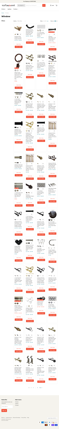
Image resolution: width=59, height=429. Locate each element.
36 (45, 21)
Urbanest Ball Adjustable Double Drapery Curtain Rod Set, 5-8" (30, 67)
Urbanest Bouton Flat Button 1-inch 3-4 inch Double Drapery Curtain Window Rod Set (41, 280)
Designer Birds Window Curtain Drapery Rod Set (18, 38)
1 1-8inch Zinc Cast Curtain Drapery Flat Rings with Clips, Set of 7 (19, 194)
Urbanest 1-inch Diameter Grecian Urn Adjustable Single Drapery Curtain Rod (40, 168)
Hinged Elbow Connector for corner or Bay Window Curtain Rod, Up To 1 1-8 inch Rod (18, 249)
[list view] (57, 21)
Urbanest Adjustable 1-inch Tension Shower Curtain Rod (52, 38)
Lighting (9, 9)
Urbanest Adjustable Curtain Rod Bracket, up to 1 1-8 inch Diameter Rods (30, 370)
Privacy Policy (23, 417)
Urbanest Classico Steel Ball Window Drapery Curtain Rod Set (52, 369)
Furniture (15, 9)
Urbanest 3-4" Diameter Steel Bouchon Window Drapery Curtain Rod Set (18, 132)
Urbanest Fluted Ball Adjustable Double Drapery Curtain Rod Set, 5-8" (30, 106)
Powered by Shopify (4, 420)
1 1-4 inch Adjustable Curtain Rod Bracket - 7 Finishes (41, 250)
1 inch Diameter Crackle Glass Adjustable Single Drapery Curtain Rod (18, 280)
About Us (3, 417)
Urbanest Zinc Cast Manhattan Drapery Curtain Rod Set (19, 166)
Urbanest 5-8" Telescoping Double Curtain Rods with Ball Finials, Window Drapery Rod (29, 281)
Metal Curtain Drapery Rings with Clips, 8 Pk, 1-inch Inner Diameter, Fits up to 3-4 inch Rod (19, 75)
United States (52, 418)
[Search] (43, 5)
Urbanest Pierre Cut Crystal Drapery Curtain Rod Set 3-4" (29, 339)
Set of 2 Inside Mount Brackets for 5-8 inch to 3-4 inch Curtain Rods (52, 223)
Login (53, 5)
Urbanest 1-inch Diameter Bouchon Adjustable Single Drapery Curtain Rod (41, 130)
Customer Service (9, 417)
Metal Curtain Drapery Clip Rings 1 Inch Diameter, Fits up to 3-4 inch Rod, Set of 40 (18, 308)
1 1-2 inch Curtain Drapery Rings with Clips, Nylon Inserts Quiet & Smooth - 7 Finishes (41, 65)
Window (3, 9)
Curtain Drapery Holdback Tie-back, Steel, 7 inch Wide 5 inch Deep (52, 251)
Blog (28, 417)
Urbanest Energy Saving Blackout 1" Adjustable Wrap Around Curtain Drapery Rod (30, 32)
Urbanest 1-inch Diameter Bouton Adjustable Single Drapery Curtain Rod (41, 224)
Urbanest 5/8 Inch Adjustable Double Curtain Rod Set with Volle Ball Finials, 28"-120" (52, 166)
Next (40, 387)
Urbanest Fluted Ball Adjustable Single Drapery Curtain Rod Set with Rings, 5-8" (18, 370)
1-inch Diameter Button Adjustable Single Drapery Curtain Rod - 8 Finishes (29, 219)
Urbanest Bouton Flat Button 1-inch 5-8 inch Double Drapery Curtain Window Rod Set (18, 224)
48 (47, 21)
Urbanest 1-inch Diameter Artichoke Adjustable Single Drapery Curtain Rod (41, 106)
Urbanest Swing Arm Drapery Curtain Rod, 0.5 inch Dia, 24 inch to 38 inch (52, 135)
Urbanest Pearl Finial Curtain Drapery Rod (40, 303)
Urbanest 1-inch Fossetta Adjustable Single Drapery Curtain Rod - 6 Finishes (52, 106)
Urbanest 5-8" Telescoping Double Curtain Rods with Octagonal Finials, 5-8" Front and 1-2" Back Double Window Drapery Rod (52, 70)
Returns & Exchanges (16, 417)
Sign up (4, 410)
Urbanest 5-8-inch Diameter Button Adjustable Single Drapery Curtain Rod (30, 248)
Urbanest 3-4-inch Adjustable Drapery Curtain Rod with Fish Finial (52, 279)
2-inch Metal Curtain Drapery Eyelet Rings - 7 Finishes (40, 192)
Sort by (15, 21)
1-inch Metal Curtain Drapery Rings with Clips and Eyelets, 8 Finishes (18, 101)
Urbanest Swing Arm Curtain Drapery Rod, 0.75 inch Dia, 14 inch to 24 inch (30, 168)
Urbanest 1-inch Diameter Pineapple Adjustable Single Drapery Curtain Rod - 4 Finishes (18, 340)
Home (2, 12)
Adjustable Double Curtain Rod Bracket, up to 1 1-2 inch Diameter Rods (52, 191)
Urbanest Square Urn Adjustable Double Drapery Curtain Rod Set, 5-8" (30, 311)
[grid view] (55, 21)
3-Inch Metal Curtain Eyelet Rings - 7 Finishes (52, 306)
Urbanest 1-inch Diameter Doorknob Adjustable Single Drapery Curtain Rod (41, 370)
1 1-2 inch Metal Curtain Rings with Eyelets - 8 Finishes (41, 34)
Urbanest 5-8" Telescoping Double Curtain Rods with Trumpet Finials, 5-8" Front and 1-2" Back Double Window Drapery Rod (30, 137)
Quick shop (19, 44)
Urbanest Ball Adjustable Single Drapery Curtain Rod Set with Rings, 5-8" (52, 340)
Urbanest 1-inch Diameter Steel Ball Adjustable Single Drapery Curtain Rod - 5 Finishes (40, 340)
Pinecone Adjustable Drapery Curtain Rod (30, 196)
